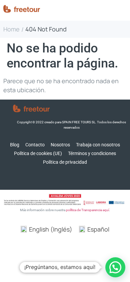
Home (11, 29)
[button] (115, 267)
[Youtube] (81, 179)
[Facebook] (49, 179)
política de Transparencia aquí (87, 210)
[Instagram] (65, 179)
